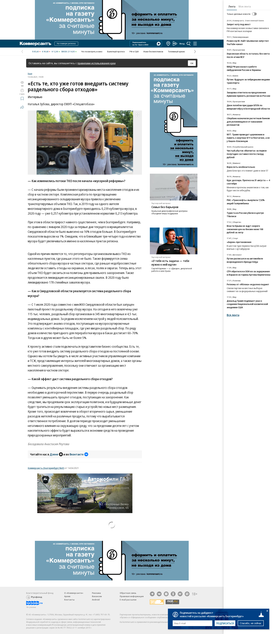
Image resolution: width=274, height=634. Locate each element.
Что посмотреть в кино (91, 51)
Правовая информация (132, 596)
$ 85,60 (35, 51)
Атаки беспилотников (153, 51)
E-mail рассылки (128, 599)
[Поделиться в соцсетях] (22, 107)
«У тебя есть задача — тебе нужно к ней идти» (170, 262)
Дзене (54, 454)
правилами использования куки (96, 63)
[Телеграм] (152, 594)
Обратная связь (128, 593)
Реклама (96, 593)
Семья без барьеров (164, 207)
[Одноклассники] (173, 594)
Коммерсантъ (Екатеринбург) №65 (46, 468)
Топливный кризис (176, 51)
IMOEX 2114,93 (68, 51)
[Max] (187, 594)
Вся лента (233, 315)
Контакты (69, 599)
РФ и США (134, 51)
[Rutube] (180, 594)
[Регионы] (168, 43)
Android (96, 599)
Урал (30, 73)
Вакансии (97, 596)
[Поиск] (188, 43)
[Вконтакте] (159, 594)
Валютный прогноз (116, 51)
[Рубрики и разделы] (195, 43)
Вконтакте (77, 454)
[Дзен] (166, 594)
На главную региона (66, 43)
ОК (191, 63)
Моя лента (244, 6)
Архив (67, 596)
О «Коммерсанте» (73, 593)
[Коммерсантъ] (35, 43)
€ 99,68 (45, 51)
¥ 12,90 (55, 51)
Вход (182, 43)
